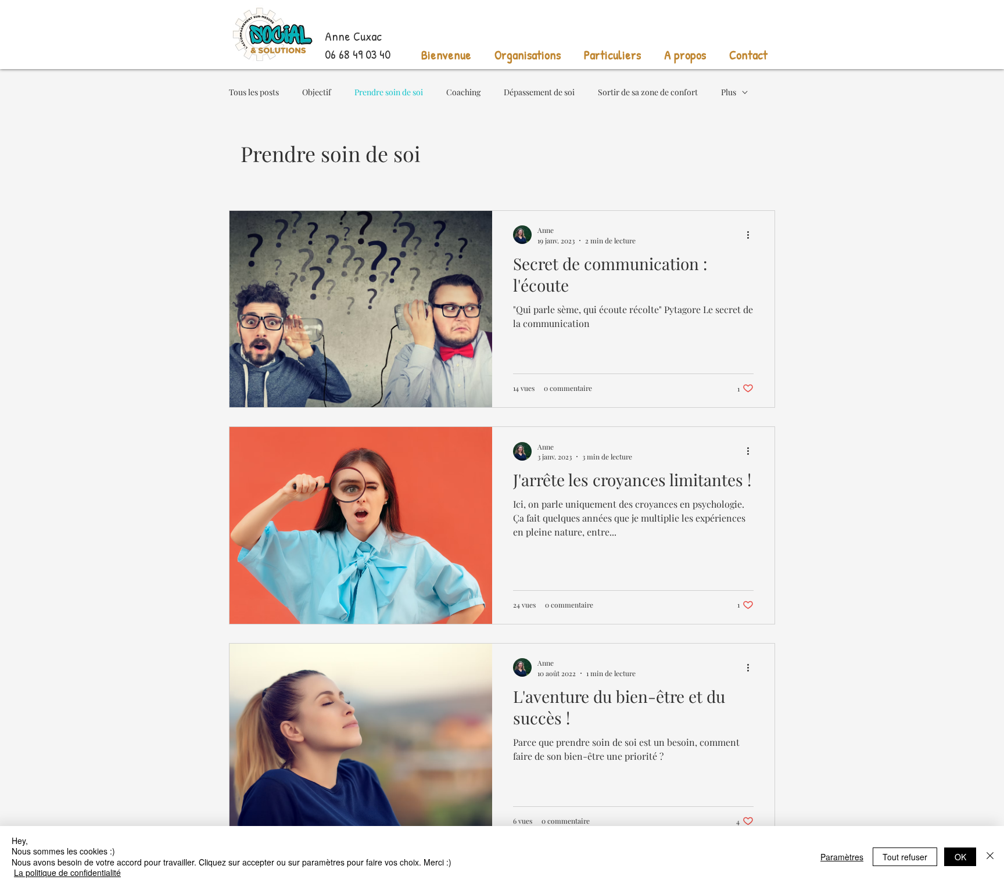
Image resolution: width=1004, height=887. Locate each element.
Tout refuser (905, 857)
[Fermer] (990, 856)
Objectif (316, 92)
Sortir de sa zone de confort (648, 92)
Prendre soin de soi (388, 92)
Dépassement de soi (539, 92)
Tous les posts (254, 92)
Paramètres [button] (841, 857)
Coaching (463, 92)
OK (960, 857)
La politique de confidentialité (67, 872)
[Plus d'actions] (752, 235)
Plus (728, 92)
